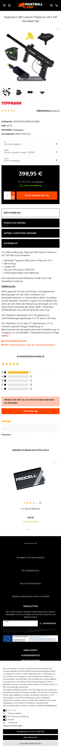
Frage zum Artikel (15, 223)
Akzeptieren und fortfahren (31, 731)
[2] (18, 92)
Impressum (8, 703)
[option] (30, 491)
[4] (42, 92)
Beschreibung (12, 212)
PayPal (11, 719)
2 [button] (28, 529)
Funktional (12, 723)
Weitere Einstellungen (12, 726)
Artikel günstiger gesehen (20, 233)
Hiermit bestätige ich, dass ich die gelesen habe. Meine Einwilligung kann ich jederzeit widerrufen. (29, 630)
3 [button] (30, 529)
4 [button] (32, 529)
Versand (39, 182)
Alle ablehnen (30, 737)
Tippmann (18, 129)
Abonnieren (49, 623)
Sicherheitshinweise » (16, 341)
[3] (30, 92)
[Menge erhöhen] (13, 193)
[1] (7, 92)
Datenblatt (11, 243)
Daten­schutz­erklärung (47, 705)
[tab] (30, 212)
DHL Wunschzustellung (18, 716)
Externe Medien (14, 713)
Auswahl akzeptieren (30, 743)
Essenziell (12, 710)
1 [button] (26, 529)
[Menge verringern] (13, 198)
